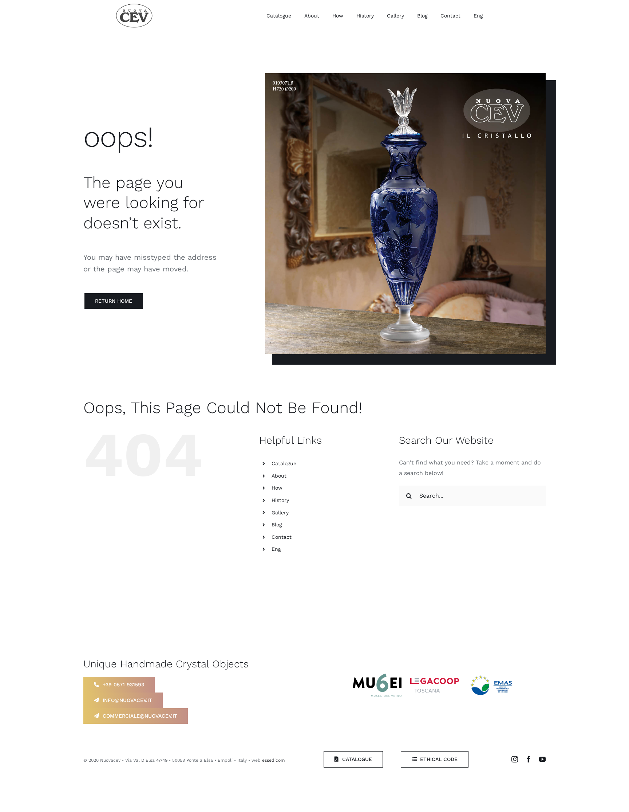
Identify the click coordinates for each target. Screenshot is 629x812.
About (279, 476)
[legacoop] (434, 680)
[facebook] (528, 759)
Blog (277, 524)
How (277, 488)
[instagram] (514, 759)
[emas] (492, 674)
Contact (282, 537)
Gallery (280, 512)
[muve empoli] (377, 676)
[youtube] (542, 759)
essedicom (273, 760)
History (280, 500)
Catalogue (284, 463)
